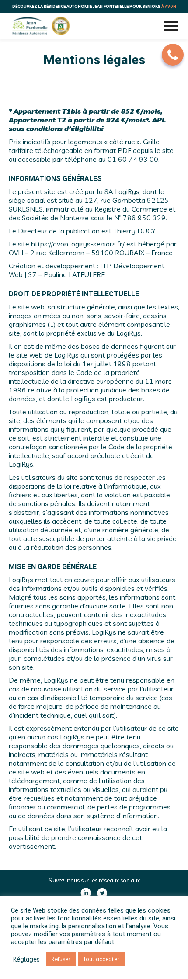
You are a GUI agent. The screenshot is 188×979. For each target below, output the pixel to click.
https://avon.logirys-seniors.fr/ (78, 244)
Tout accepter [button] (101, 958)
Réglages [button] (26, 959)
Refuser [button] (60, 958)
